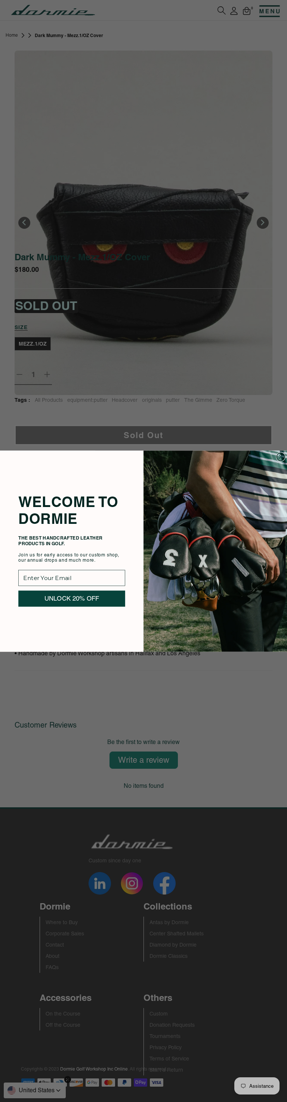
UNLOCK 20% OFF (71, 598)
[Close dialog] (281, 457)
